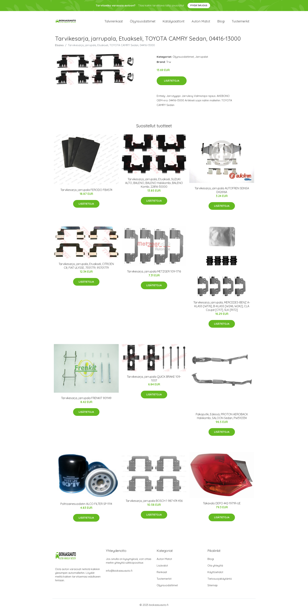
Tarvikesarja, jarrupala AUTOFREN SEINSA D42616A (222, 190)
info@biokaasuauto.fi (119, 570)
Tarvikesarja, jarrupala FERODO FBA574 (86, 190)
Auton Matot (164, 559)
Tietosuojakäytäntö (219, 578)
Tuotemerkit (240, 21)
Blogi (221, 21)
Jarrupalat (201, 56)
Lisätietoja (171, 80)
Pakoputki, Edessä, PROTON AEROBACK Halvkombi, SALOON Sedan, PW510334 (222, 416)
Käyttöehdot (215, 572)
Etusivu (59, 45)
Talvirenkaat (113, 21)
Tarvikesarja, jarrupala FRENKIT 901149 (86, 398)
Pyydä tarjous (198, 5)
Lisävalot (162, 565)
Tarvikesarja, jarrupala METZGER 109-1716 (154, 271)
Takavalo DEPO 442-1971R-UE (222, 503)
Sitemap (212, 585)
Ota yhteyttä (215, 565)
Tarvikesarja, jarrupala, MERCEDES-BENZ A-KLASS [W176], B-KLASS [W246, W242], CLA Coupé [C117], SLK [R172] (221, 306)
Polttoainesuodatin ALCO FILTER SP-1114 (86, 504)
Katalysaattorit (173, 21)
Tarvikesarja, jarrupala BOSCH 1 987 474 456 (154, 501)
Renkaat (162, 572)
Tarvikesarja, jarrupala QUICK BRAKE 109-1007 (154, 378)
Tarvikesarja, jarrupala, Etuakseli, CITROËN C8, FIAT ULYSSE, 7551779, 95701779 (86, 265)
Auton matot (201, 21)
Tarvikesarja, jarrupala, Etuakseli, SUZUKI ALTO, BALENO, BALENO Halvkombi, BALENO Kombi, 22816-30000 (154, 182)
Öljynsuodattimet (142, 21)
